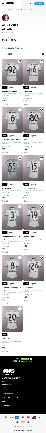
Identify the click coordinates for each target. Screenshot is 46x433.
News (4, 387)
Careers (4, 390)
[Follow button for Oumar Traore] (41, 206)
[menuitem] (3, 3)
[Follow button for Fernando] (20, 309)
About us (5, 382)
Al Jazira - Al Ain (34, 10)
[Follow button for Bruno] (41, 110)
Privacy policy (21, 427)
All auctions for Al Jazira (12, 48)
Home (3, 10)
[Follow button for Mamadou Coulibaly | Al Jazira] (20, 257)
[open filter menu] (43, 54)
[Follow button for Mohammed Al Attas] (20, 110)
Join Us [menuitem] (39, 3)
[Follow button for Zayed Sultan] (41, 257)
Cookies (30, 427)
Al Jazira (24, 10)
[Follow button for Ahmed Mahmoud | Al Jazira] (20, 206)
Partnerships (6, 384)
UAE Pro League (13, 10)
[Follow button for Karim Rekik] (41, 61)
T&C (14, 427)
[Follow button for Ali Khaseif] (20, 158)
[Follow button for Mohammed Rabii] (41, 158)
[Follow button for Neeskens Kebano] (20, 61)
